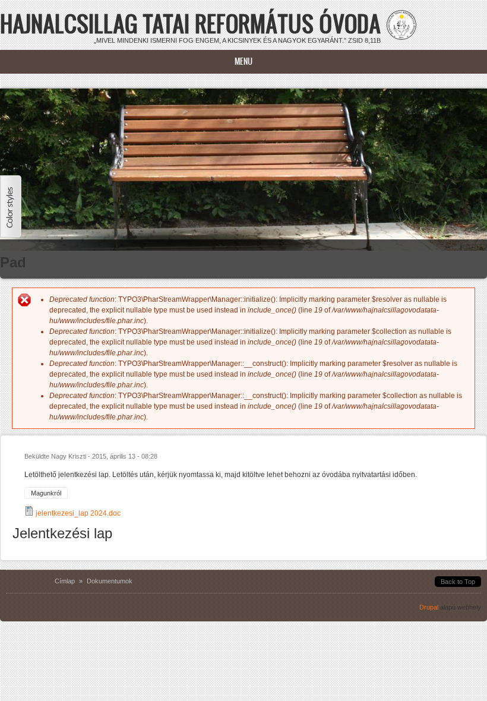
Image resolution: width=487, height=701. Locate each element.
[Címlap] (401, 37)
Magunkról (46, 493)
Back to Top (458, 581)
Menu (243, 61)
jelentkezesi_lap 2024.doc (78, 513)
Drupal (428, 607)
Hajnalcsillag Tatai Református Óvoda (190, 23)
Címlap (65, 581)
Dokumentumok (109, 581)
